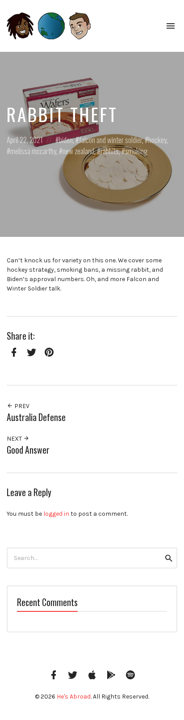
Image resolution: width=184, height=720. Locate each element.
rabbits (109, 150)
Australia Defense (36, 417)
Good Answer (28, 449)
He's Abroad (74, 696)
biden (66, 139)
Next (15, 438)
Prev (21, 406)
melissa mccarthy (33, 150)
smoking (136, 150)
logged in (56, 514)
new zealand (78, 150)
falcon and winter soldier (110, 139)
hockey (157, 139)
